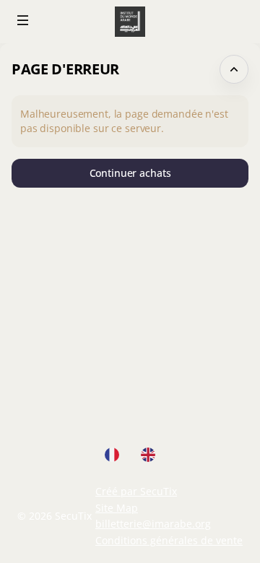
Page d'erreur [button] (65, 69)
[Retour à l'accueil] (130, 21)
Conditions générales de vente (169, 540)
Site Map (116, 508)
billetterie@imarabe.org (153, 524)
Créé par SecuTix (136, 491)
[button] (23, 20)
